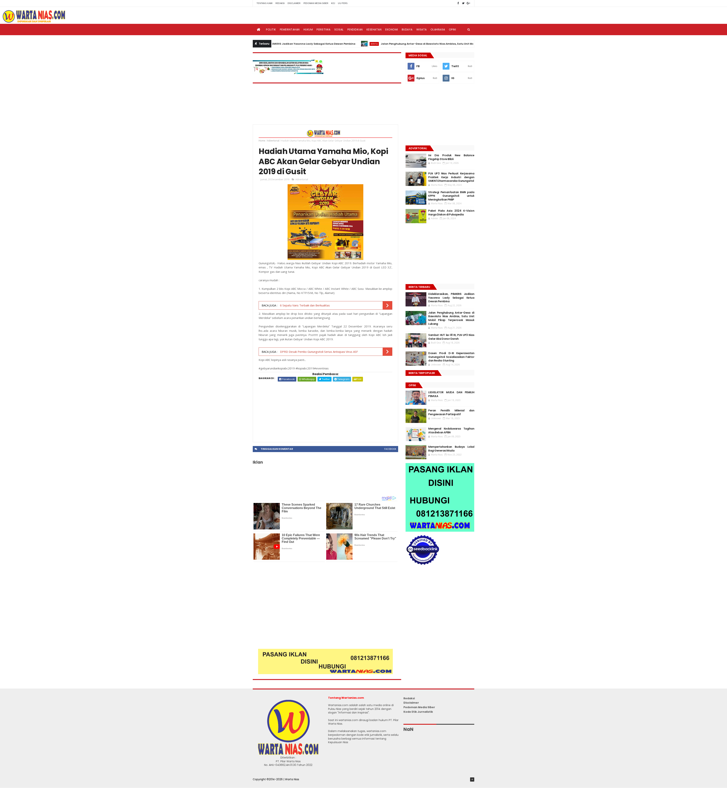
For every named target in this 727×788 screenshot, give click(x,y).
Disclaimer (294, 3)
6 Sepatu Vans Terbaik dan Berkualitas (304, 305)
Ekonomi (391, 29)
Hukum (308, 29)
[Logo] (288, 754)
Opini (452, 29)
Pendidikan (355, 29)
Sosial (339, 29)
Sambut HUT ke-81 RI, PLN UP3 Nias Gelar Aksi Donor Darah (451, 337)
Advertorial (273, 140)
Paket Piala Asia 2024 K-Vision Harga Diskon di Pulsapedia (451, 212)
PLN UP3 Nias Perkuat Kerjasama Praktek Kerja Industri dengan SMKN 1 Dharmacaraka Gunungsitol (451, 177)
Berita (341, 43)
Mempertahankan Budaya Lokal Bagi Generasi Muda (451, 448)
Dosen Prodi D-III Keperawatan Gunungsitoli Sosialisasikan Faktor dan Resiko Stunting (451, 356)
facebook (390, 449)
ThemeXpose (262, 783)
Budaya (407, 29)
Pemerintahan (290, 29)
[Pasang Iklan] (325, 673)
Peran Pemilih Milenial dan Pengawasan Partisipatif (451, 412)
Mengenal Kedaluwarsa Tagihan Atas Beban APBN (451, 430)
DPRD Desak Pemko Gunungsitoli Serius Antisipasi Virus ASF (318, 352)
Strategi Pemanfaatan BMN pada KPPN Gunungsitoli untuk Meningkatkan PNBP (451, 195)
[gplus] (468, 3)
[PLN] (288, 73)
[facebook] (458, 3)
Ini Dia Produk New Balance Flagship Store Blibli (451, 157)
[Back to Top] (472, 779)
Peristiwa (324, 29)
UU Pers (342, 3)
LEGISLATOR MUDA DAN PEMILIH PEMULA (451, 394)
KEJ (333, 3)
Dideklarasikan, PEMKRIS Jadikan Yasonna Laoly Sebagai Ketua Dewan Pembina (451, 297)
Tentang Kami (265, 3)
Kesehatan (374, 29)
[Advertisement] (325, 409)
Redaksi (280, 3)
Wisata (421, 29)
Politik (271, 29)
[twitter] (463, 3)
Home (262, 140)
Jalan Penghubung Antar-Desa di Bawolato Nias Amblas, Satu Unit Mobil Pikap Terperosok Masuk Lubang (418, 44)
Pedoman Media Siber (315, 3)
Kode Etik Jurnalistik (418, 712)
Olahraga (438, 29)
